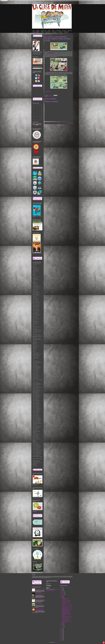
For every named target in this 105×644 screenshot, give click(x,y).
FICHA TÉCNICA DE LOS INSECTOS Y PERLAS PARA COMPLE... (66, 620)
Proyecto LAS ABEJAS (36, 398)
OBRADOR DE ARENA (36, 353)
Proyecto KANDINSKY (35, 394)
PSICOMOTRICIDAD (35, 433)
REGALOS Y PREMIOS (36, 437)
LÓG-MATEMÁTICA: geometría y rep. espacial (37, 336)
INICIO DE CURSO (35, 324)
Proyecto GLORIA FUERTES (36, 390)
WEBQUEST (34, 464)
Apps (33, 266)
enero (62, 627)
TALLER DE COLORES (36, 444)
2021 (61, 629)
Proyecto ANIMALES (35, 365)
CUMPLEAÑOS (35, 282)
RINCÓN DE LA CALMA (36, 439)
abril (62, 624)
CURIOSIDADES (35, 283)
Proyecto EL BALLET (35, 370)
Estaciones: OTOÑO (35, 293)
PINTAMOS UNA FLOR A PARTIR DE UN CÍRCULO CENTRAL (66, 608)
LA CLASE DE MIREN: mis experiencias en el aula (42, 3)
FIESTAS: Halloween (35, 313)
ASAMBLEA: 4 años (35, 270)
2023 (61, 590)
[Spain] (38, 123)
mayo (62, 623)
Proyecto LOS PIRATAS (36, 415)
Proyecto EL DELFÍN (35, 374)
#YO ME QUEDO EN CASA (36, 263)
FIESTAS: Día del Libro (35, 306)
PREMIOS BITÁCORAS (36, 361)
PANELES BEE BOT (47, 32)
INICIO (33, 30)
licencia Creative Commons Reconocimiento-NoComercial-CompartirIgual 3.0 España (52, 590)
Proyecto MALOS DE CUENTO (36, 419)
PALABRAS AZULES (35, 357)
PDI (33, 359)
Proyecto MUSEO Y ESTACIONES (37, 423)
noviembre (63, 592)
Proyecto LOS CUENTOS (36, 410)
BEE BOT (34, 274)
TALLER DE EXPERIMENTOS (36, 447)
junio (62, 597)
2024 (61, 589)
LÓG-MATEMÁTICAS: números (37, 339)
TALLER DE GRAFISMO (36, 448)
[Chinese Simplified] (41, 124)
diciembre (63, 591)
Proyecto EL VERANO (35, 388)
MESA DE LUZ (70, 30)
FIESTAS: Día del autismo (36, 305)
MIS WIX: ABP (64, 30)
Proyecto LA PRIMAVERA (36, 396)
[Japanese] (36, 124)
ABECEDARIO (34, 265)
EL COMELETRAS (35, 285)
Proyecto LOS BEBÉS (35, 402)
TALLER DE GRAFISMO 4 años (37, 451)
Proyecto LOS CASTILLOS (36, 407)
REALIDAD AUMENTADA (36, 32)
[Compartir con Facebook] (56, 95)
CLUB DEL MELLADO (35, 277)
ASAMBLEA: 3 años (35, 269)
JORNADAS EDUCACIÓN (36, 326)
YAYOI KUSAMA (35, 466)
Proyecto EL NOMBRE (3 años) (37, 383)
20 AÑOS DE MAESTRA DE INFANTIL (40, 599)
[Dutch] (41, 123)
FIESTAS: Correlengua (35, 301)
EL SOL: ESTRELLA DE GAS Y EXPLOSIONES (65, 598)
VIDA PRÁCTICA (35, 463)
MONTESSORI (60, 32)
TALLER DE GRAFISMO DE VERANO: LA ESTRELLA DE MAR (66, 618)
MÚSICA (34, 350)
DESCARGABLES (66, 32)
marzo (62, 625)
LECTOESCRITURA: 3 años (36, 329)
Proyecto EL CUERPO (35, 373)
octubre (63, 593)
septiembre (63, 594)
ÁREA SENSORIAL (35, 267)
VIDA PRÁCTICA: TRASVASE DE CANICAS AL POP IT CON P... (66, 606)
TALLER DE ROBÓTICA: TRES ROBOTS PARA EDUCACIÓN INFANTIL (39, 604)
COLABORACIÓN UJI (35, 279)
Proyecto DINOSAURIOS (36, 369)
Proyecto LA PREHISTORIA (36, 395)
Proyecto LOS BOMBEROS (36, 403)
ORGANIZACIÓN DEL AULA (36, 354)
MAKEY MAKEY (35, 342)
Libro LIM (34, 333)
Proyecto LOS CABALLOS (36, 404)
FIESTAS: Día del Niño (35, 308)
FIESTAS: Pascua (35, 317)
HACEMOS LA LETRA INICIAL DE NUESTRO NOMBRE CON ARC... (67, 621)
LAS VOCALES (35, 328)
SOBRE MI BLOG (35, 443)
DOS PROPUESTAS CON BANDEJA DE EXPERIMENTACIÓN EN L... (66, 610)
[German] (36, 123)
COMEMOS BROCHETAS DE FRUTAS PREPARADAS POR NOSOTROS (66, 613)
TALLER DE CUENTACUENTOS (37, 445)
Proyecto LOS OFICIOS (35, 414)
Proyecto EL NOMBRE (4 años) (37, 384)
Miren (49, 95)
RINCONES (34, 440)
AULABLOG (34, 273)
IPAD (33, 325)
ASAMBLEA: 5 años (35, 271)
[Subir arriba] (104, 642)
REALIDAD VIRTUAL (35, 436)
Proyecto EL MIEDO (35, 378)
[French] (35, 123)
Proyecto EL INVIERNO (35, 377)
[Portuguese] (35, 124)
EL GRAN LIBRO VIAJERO (36, 286)
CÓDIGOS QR (34, 278)
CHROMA (34, 275)
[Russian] (33, 124)
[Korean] (38, 124)
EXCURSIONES (35, 297)
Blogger (55, 642)
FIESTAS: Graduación (35, 312)
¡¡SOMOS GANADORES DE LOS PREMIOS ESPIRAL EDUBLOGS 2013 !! (40, 594)
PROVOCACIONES (35, 363)
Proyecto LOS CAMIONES (36, 406)
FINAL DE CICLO (35, 320)
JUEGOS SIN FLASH (43, 30)
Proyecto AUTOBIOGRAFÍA (36, 366)
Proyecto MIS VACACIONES (36, 422)
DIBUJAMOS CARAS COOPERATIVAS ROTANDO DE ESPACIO (66, 611)
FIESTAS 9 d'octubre (35, 298)
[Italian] (39, 123)
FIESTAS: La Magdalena (36, 314)
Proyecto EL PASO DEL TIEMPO (37, 387)
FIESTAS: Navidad (35, 316)
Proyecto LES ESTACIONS (36, 400)
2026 (61, 587)
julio (62, 596)
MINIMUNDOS (34, 347)
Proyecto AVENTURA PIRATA (36, 367)
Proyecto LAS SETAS (35, 399)
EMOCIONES (34, 290)
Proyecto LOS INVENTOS (36, 411)
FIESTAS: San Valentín (36, 318)
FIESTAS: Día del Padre (36, 309)
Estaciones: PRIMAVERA (36, 294)
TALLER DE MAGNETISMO (36, 455)
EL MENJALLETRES (35, 287)
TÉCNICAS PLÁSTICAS (35, 460)
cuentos (34, 281)
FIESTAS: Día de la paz (36, 304)
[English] (33, 123)
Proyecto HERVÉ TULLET (36, 391)
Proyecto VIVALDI (35, 430)
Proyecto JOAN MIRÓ (35, 392)
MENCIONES (34, 343)
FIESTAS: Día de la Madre (36, 302)
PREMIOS (53, 30)
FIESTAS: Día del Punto (36, 310)
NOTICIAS (34, 351)
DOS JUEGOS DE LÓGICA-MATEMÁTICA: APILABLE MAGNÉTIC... (66, 616)
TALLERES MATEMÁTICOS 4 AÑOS (37, 456)
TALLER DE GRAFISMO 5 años (37, 452)
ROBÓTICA (42, 32)
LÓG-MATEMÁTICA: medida (36, 338)
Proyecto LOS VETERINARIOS (36, 418)
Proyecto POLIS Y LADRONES (36, 426)
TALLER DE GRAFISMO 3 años (37, 449)
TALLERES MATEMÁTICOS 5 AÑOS (37, 458)
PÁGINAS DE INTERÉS (35, 355)
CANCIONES (37, 30)
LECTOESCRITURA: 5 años (36, 332)
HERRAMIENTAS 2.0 (35, 321)
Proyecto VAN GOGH (35, 429)
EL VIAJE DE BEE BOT (36, 289)
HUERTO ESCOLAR (35, 322)
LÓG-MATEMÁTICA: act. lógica (51, 96)
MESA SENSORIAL (54, 32)
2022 (61, 628)
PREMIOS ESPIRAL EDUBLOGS (37, 362)
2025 (61, 588)
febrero (62, 626)
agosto (62, 595)
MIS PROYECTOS (58, 30)
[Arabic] (39, 124)
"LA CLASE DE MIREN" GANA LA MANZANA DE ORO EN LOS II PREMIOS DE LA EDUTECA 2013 (39, 609)
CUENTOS (49, 30)
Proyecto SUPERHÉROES (36, 427)
